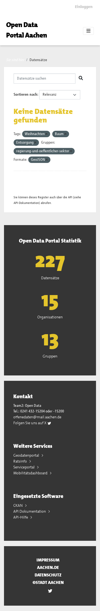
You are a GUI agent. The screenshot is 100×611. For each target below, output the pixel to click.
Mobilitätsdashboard (30, 473)
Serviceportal (24, 467)
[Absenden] (80, 78)
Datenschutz (48, 575)
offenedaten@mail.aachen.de (37, 417)
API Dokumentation (30, 511)
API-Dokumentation (26, 203)
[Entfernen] (46, 134)
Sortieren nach (25, 94)
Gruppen (50, 356)
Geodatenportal (26, 455)
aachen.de (48, 567)
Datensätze (38, 60)
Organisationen (50, 317)
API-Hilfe (21, 517)
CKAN (18, 505)
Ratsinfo (20, 461)
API (70, 197)
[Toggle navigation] (88, 31)
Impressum (48, 560)
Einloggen (84, 6)
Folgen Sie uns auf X (30, 422)
